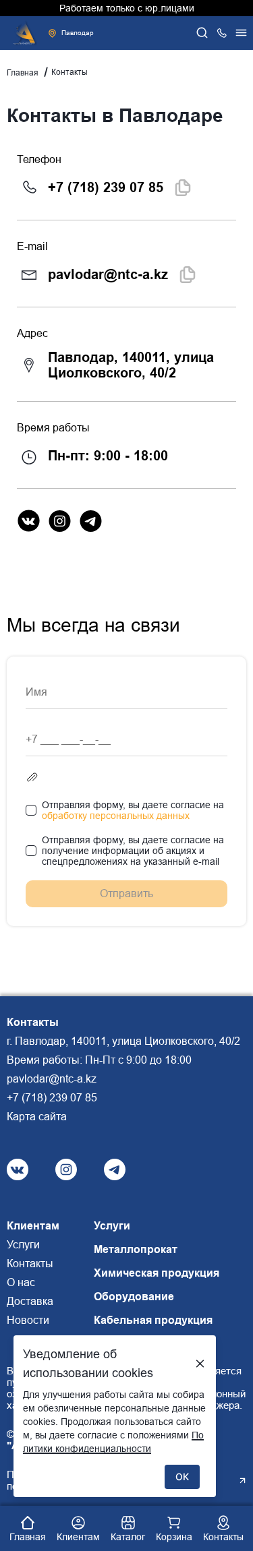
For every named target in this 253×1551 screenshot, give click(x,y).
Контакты (30, 1263)
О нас (21, 1282)
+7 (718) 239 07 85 (105, 187)
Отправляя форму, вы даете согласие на (133, 810)
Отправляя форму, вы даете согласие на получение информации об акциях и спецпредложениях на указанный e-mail (133, 850)
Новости (28, 1320)
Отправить (126, 893)
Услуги (23, 1244)
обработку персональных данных (116, 815)
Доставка (30, 1301)
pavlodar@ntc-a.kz (108, 274)
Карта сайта (37, 1116)
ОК (182, 1476)
